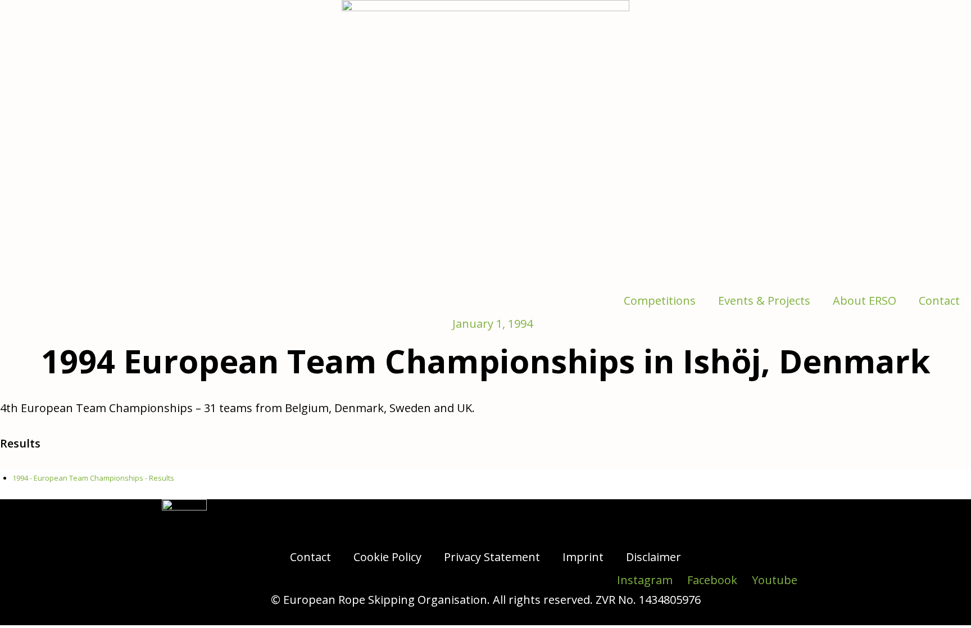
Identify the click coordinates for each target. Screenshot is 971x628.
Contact (939, 300)
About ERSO (864, 300)
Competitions (660, 300)
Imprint (583, 556)
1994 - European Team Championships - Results (93, 478)
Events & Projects (764, 300)
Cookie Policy (387, 556)
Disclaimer (653, 556)
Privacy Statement (492, 556)
